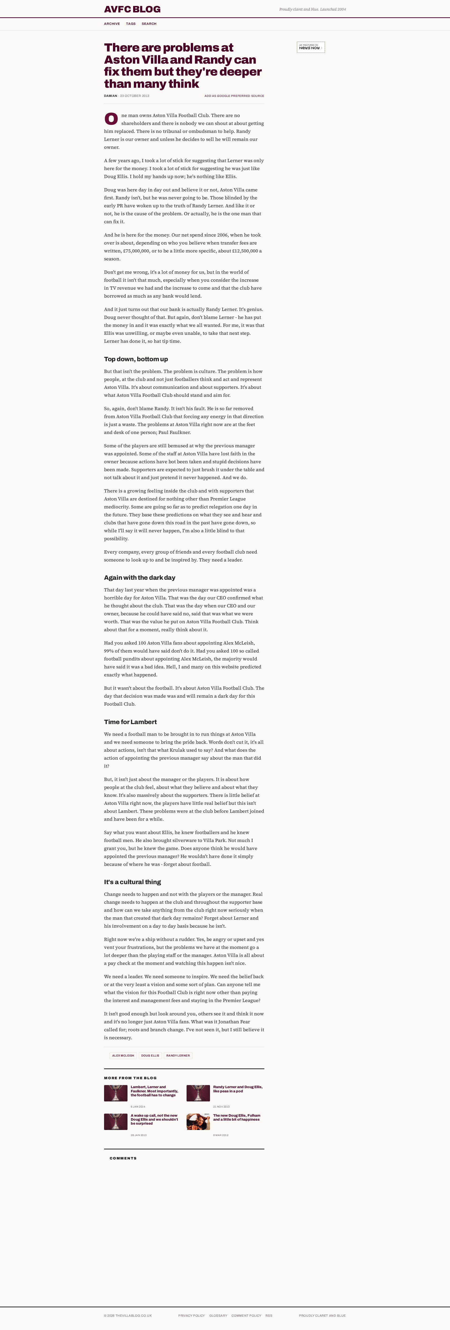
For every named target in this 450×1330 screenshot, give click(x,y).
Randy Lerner (178, 1055)
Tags (131, 24)
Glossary (218, 1315)
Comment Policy (246, 1315)
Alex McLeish (123, 1055)
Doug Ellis (150, 1055)
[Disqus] (184, 1222)
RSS (269, 1315)
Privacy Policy (191, 1315)
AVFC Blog (132, 9)
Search (149, 24)
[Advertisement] (311, 129)
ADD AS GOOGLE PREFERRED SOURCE (234, 96)
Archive (112, 24)
